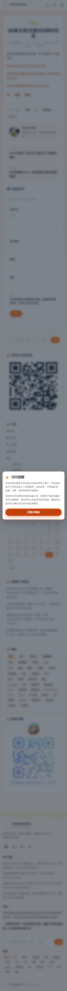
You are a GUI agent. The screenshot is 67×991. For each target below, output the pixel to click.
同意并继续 (33, 512)
